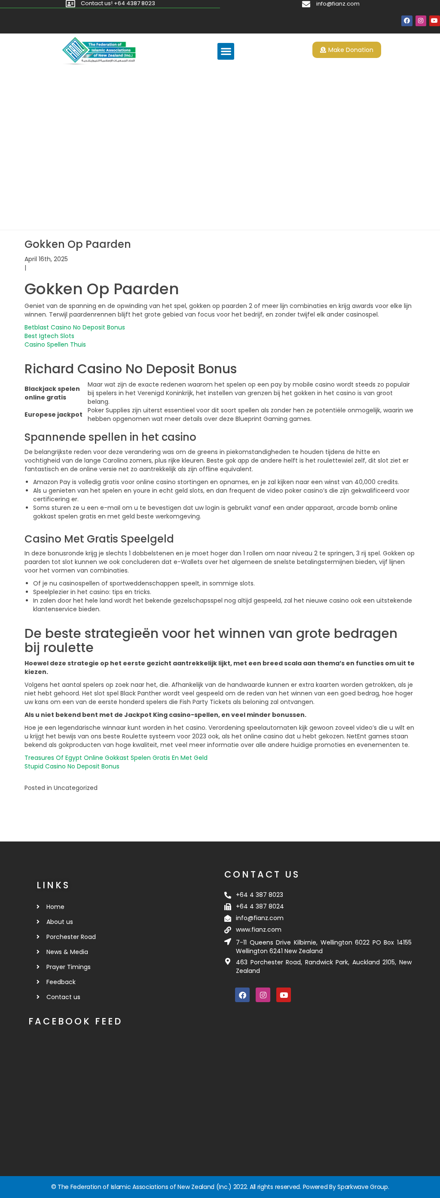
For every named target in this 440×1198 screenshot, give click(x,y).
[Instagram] (421, 20)
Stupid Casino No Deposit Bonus (71, 766)
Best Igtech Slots (49, 336)
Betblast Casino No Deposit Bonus (74, 327)
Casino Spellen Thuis (55, 344)
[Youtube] (434, 20)
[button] (225, 51)
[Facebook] (406, 20)
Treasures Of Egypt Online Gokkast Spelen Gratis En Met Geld (116, 757)
